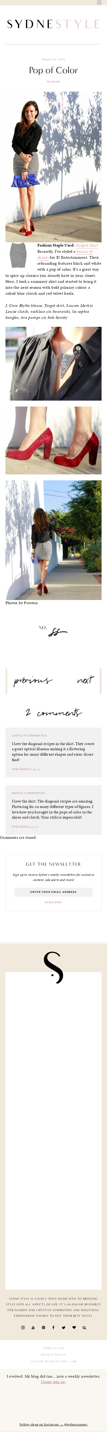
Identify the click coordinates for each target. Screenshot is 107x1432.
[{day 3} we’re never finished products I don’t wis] (54, 1156)
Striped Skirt (87, 245)
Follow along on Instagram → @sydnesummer (53, 1424)
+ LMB (72, 1361)
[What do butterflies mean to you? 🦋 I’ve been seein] (54, 1004)
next (85, 682)
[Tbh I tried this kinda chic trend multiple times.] (54, 1207)
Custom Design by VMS (48, 1361)
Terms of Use (53, 1348)
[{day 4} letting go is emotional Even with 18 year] (54, 1055)
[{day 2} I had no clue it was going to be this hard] (54, 1257)
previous (33, 682)
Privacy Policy (53, 1354)
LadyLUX (19, 735)
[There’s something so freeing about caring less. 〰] (54, 1106)
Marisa (18, 793)
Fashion (54, 81)
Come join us (53, 1382)
